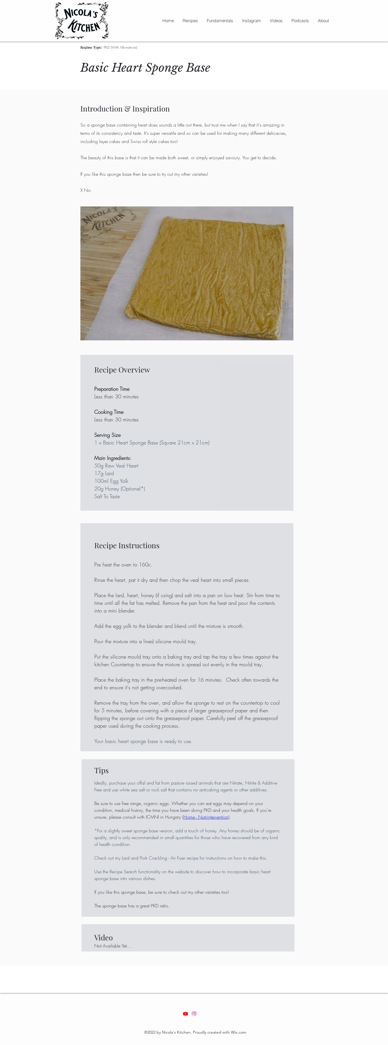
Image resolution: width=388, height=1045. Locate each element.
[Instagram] (194, 1014)
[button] (190, 20)
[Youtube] (185, 1014)
